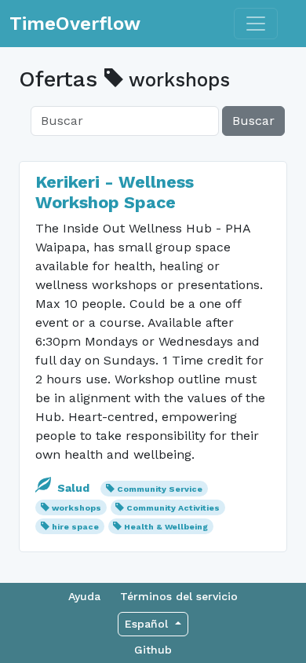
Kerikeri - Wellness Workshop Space (114, 192)
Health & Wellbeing (166, 527)
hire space (75, 527)
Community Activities (173, 508)
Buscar (253, 120)
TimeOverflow (74, 24)
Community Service (159, 489)
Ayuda (84, 596)
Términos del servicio (179, 596)
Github (153, 649)
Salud (73, 488)
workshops (76, 508)
